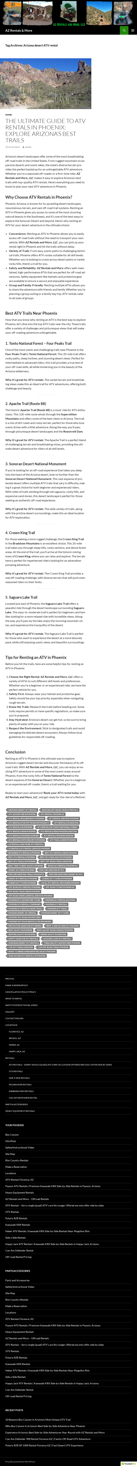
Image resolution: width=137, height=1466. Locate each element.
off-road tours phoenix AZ (60, 887)
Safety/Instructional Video (21, 1005)
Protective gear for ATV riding (24, 926)
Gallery (10, 1011)
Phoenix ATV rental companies (24, 904)
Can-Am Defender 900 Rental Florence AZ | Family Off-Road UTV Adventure (47, 1438)
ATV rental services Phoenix (64, 818)
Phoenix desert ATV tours (55, 913)
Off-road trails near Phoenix (24, 891)
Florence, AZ (16, 1031)
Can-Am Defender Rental (23, 1097)
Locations (11, 1025)
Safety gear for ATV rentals (23, 938)
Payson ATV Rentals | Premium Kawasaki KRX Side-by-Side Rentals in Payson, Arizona (52, 1186)
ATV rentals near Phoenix (21, 831)
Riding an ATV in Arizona (53, 934)
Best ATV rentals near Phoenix (61, 853)
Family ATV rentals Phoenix (22, 878)
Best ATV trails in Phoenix (21, 861)
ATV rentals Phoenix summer (23, 835)
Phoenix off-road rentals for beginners (29, 921)
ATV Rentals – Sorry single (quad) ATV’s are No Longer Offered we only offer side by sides (60, 1064)
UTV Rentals (15, 1071)
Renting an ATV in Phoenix (21, 934)
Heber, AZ (14, 1044)
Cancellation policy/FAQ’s (20, 992)
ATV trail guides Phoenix (63, 840)
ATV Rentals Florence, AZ (19, 1179)
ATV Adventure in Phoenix (22, 814)
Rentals (9, 1058)
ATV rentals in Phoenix (20, 827)
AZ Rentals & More (18, 30)
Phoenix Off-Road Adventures (24, 917)
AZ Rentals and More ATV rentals (26, 844)
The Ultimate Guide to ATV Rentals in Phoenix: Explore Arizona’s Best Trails (45, 130)
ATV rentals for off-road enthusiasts (28, 823)
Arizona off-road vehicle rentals (60, 810)
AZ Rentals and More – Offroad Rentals (27, 1198)
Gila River (10, 1141)
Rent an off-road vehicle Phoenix (55, 930)
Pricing (9, 978)
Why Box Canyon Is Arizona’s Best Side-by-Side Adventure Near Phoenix (45, 1426)
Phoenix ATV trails (57, 908)
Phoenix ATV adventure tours (24, 900)
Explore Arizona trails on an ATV (26, 874)
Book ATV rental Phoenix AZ (63, 866)
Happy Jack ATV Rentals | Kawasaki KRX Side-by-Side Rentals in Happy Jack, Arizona (52, 1244)
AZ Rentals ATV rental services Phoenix (29, 848)
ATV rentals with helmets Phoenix (26, 840)
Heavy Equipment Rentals (20, 1111)
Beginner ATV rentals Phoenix (24, 853)
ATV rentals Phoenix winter (58, 835)
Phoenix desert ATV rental (22, 913)
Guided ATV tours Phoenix (22, 883)
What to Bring (13, 998)
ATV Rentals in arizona (66, 823)
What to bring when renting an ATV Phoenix (31, 951)
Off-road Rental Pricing (18, 1256)
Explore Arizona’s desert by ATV (66, 874)
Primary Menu (132, 30)
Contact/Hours (14, 1018)
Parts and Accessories (17, 1280)
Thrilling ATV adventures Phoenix (62, 943)
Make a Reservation (16, 985)
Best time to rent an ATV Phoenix (25, 866)
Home (8, 114)
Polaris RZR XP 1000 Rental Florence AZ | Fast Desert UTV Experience (44, 1445)
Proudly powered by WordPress (20, 1461)
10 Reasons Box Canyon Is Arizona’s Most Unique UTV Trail (38, 1419)
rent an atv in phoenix (20, 930)
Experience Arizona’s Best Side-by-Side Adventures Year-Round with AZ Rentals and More (55, 1432)
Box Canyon (12, 1134)
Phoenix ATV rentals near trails (25, 908)
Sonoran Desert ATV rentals (23, 943)
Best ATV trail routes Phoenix (56, 857)
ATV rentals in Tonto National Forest (57, 827)
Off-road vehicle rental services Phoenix (30, 896)
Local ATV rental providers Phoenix (60, 883)
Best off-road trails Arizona (56, 861)
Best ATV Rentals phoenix (21, 857)
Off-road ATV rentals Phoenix (24, 887)
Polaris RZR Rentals (20, 1084)
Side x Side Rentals (19, 1078)
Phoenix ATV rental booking (60, 900)
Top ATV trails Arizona (20, 947)
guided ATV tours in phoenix (57, 878)
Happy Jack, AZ (17, 1051)
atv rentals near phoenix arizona (58, 831)
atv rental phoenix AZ (52, 814)
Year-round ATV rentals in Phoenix (26, 956)
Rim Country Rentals (16, 1160)
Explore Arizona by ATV (51, 870)
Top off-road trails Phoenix (53, 947)
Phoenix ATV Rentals (56, 904)
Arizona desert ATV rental (22, 810)
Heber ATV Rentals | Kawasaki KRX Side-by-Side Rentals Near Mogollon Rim (47, 1231)
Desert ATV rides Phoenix (21, 870)
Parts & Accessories (16, 1104)
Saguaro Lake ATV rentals (57, 938)
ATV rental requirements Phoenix (26, 818)
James (28, 147)
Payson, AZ (15, 1038)
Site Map (10, 1153)
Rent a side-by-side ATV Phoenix (62, 926)
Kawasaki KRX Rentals (21, 1091)
